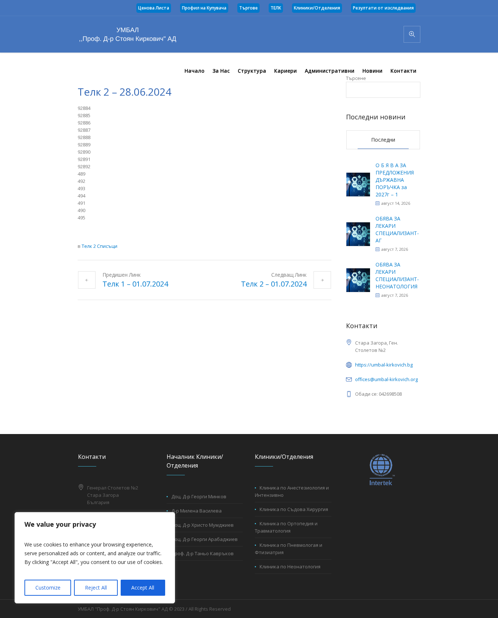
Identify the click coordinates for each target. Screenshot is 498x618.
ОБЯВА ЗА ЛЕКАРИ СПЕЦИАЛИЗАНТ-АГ (397, 229)
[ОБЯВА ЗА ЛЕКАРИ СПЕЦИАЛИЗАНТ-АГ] (358, 233)
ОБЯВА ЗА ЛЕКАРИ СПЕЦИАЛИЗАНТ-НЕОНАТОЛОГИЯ (397, 275)
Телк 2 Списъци (99, 246)
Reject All (96, 587)
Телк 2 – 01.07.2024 (274, 284)
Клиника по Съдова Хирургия (294, 509)
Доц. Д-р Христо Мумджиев (202, 525)
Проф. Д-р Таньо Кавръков (202, 553)
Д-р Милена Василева (196, 510)
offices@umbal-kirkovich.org (386, 379)
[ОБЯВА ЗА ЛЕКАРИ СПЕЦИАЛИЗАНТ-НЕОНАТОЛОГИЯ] (358, 279)
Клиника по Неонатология (290, 566)
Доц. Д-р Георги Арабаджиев (204, 539)
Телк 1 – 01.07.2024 (135, 284)
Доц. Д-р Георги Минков (198, 496)
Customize (48, 587)
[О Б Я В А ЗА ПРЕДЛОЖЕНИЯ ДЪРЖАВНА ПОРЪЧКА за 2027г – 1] (358, 183)
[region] (95, 557)
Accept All (142, 587)
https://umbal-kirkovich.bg (384, 364)
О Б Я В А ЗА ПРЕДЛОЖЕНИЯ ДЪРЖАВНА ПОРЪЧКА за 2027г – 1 (395, 180)
